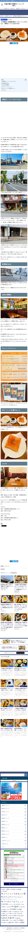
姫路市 (8, 909)
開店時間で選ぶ (6, 8)
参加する (22, 881)
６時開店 (20, 920)
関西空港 (18, 918)
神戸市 (5, 915)
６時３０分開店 (7, 922)
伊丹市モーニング (13, 811)
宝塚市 (14, 909)
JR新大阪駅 (4, 891)
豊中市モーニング (13, 808)
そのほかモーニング (13, 840)
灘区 (11, 913)
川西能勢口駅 (16, 911)
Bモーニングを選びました (9, 88)
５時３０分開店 (13, 920)
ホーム (2, 8)
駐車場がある (6, 83)
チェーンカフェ (14, 899)
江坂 (7, 913)
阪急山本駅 (5, 920)
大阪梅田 (4, 909)
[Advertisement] (14, 62)
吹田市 (18, 904)
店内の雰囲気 (6, 84)
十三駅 (14, 904)
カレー (21, 897)
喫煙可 (4, 906)
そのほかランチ (13, 843)
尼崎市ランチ (13, 827)
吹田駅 (23, 904)
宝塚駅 (20, 909)
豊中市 (12, 918)
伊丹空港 (5, 904)
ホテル (13, 847)
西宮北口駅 (21, 915)
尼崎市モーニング (13, 824)
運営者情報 (18, 8)
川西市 (10, 911)
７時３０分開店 (19, 922)
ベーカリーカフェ (11, 902)
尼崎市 (5, 911)
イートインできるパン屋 (14, 894)
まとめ (4, 90)
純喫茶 (15, 915)
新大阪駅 (21, 911)
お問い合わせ (23, 8)
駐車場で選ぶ (12, 8)
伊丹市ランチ (13, 815)
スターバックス (6, 899)
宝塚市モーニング (13, 818)
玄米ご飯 (20, 913)
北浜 (10, 904)
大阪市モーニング (13, 805)
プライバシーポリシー (17, 929)
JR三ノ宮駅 (6, 889)
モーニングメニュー (7, 86)
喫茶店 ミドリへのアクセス (9, 81)
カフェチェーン (10, 897)
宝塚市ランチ (13, 821)
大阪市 (16, 906)
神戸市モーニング (13, 834)
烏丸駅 (15, 913)
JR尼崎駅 (19, 889)
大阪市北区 (22, 906)
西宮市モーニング (4, 19)
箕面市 (10, 915)
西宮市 (10, 19)
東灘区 (3, 913)
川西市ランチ (13, 837)
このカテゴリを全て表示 (14, 880)
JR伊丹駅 (13, 889)
